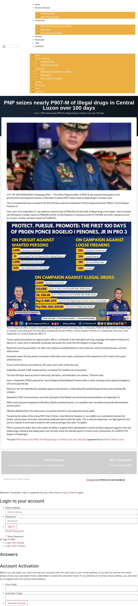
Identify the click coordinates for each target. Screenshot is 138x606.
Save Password (15, 536)
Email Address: (12, 508)
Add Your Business (50, 17)
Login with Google (14, 542)
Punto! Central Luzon (114, 439)
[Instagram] (132, 479)
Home (37, 5)
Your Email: (11, 584)
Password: (10, 516)
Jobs (37, 43)
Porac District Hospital (51, 33)
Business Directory (42, 8)
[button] (82, 49)
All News (38, 37)
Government (40, 20)
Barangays (46, 30)
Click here (43, 575)
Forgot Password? (14, 531)
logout (65, 492)
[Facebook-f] (129, 479)
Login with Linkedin (15, 546)
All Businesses (48, 13)
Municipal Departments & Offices (56, 26)
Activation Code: (14, 593)
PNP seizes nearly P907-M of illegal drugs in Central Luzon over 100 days (51, 439)
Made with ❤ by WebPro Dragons (17, 479)
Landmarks (39, 46)
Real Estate (39, 40)
